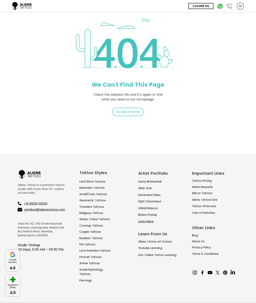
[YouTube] (210, 272)
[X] (217, 272)
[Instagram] (195, 272)
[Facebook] (202, 272)
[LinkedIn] (233, 272)
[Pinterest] (225, 272)
